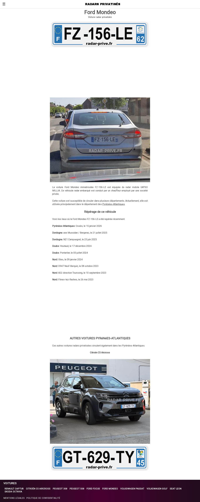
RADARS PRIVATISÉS (102, 4)
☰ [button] (4, 4)
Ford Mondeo (110, 489)
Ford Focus (93, 489)
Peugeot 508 (77, 489)
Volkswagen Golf (157, 489)
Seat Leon (176, 489)
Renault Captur (14, 489)
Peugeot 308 (60, 489)
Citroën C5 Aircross (38, 489)
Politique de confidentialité (43, 498)
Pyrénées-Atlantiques (113, 204)
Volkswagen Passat (132, 489)
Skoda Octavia (13, 491)
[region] (100, 72)
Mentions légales (14, 498)
